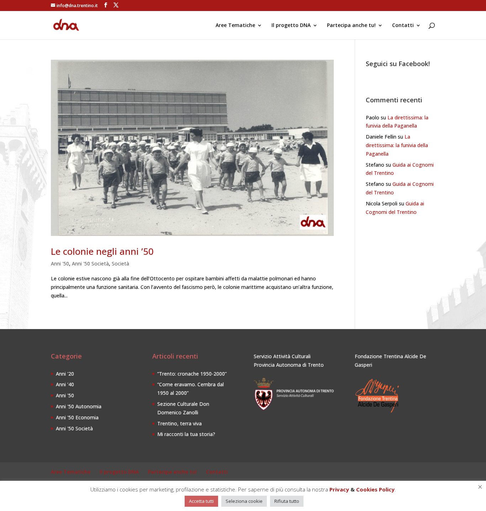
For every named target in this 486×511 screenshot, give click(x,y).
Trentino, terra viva (179, 423)
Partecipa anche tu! (351, 25)
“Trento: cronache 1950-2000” (192, 373)
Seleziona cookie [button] (244, 501)
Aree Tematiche (235, 25)
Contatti (403, 25)
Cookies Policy (375, 489)
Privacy (339, 489)
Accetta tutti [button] (201, 501)
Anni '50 (60, 263)
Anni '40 (65, 384)
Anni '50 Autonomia (78, 406)
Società (120, 263)
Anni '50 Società (90, 263)
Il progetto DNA (291, 25)
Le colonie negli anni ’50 (102, 251)
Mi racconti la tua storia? (186, 434)
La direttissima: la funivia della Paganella (397, 145)
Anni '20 (65, 373)
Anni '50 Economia (77, 417)
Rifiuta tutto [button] (286, 501)
